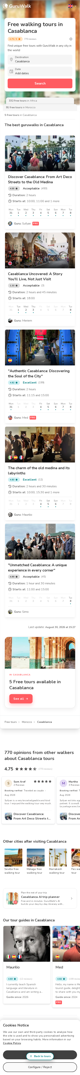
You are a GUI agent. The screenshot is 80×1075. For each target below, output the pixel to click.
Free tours (11, 722)
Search (40, 83)
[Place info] (70, 39)
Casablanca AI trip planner (40, 897)
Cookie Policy (12, 1043)
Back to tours (42, 1056)
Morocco (27, 722)
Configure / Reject (40, 1067)
